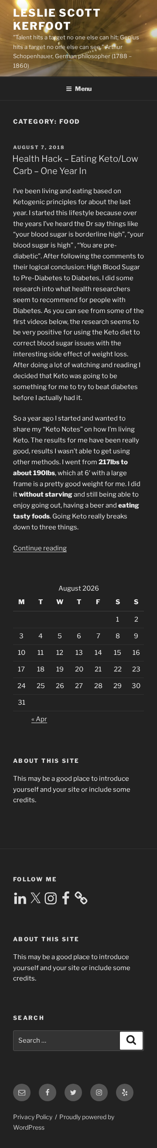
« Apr (39, 719)
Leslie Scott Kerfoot (57, 19)
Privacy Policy (32, 1116)
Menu (83, 88)
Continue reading (40, 548)
